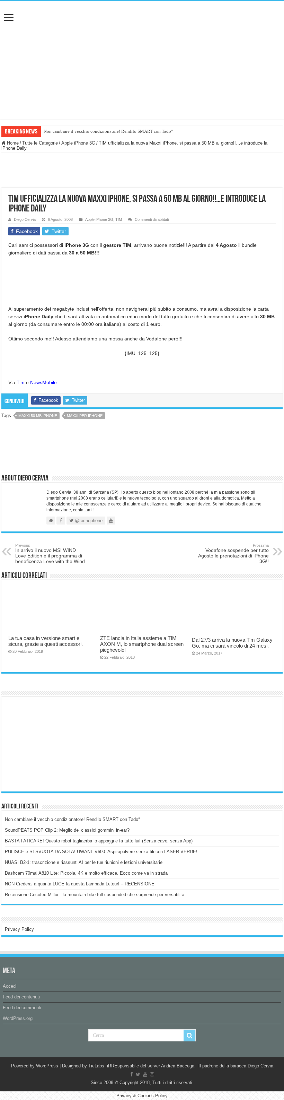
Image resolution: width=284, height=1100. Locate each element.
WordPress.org (18, 1018)
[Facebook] (132, 1074)
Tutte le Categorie (40, 143)
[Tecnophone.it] (142, 39)
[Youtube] (145, 1074)
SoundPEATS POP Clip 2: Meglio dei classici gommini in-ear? (67, 830)
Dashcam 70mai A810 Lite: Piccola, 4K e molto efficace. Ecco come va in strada (86, 873)
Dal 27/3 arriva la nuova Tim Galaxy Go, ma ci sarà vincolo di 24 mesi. (232, 643)
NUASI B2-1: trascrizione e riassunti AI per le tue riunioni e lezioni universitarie (83, 862)
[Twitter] (138, 1074)
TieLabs (96, 1065)
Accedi (10, 986)
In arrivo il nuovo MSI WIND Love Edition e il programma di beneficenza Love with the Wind (50, 553)
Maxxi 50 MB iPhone (37, 416)
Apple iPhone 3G (78, 143)
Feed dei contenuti (21, 996)
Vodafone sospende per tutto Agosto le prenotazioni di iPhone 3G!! (233, 553)
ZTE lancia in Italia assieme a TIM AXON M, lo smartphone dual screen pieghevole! (142, 644)
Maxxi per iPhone (85, 416)
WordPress (47, 1065)
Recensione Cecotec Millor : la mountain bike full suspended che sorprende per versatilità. (95, 894)
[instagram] (152, 1074)
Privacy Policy (19, 929)
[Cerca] (189, 1035)
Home (12, 143)
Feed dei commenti (22, 1007)
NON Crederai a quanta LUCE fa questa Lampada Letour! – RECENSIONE (79, 883)
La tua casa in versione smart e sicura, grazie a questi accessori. (45, 641)
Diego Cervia (25, 219)
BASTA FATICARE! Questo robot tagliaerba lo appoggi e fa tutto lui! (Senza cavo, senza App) (99, 840)
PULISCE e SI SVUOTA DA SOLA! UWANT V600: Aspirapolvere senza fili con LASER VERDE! (101, 851)
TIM (118, 219)
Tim (21, 382)
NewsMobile (43, 382)
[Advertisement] (57, 743)
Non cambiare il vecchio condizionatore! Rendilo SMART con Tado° (108, 131)
